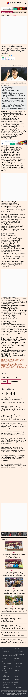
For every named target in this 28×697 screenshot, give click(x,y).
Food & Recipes (6, 663)
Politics (14, 15)
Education (5, 666)
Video (16, 677)
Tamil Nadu (6, 385)
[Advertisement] (14, 30)
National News (7, 378)
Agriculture (5, 685)
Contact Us (5, 651)
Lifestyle (4, 673)
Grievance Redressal (8, 655)
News (7, 15)
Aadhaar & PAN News (7, 669)
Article (16, 682)
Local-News (17, 673)
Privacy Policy (18, 651)
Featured (4, 539)
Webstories (17, 687)
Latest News (6, 687)
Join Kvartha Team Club (19, 655)
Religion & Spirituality (5, 676)
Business (16, 658)
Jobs (3, 661)
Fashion (16, 679)
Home (2, 15)
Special (16, 685)
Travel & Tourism (7, 682)
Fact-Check (5, 679)
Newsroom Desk (7, 65)
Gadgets (16, 670)
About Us (17, 649)
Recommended (6, 615)
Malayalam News (14, 381)
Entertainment (18, 663)
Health (16, 661)
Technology (17, 666)
